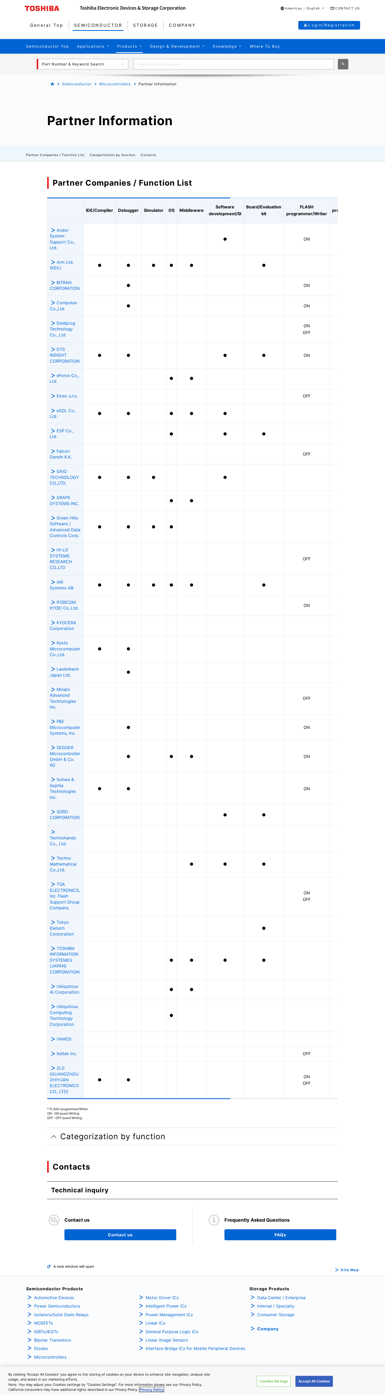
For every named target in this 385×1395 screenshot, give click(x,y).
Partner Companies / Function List (55, 155)
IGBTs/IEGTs (46, 1331)
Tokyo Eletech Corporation (62, 928)
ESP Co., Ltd (62, 433)
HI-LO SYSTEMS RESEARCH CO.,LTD (61, 558)
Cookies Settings (274, 1381)
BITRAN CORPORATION (65, 285)
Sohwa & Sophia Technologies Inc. (63, 788)
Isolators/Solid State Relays (61, 1314)
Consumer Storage (275, 1314)
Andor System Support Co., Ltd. (62, 239)
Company (268, 1328)
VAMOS (64, 1039)
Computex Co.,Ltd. (63, 305)
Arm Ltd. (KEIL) (62, 264)
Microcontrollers (115, 84)
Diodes (41, 1348)
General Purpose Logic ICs (172, 1331)
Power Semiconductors (57, 1306)
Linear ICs (155, 1323)
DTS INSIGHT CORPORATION (65, 355)
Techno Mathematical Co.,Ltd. (63, 863)
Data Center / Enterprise (281, 1297)
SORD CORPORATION (65, 814)
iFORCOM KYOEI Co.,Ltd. (64, 605)
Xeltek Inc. (67, 1053)
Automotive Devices (54, 1297)
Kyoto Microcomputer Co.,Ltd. (65, 648)
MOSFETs (43, 1323)
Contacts (148, 155)
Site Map (350, 1270)
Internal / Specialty (275, 1306)
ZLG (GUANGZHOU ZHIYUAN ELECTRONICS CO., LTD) (64, 1079)
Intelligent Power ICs (166, 1306)
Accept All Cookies (314, 1381)
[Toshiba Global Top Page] (52, 8)
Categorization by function (112, 155)
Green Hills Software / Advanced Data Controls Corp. (65, 526)
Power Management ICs (169, 1314)
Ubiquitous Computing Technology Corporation (64, 1015)
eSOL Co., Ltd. (63, 413)
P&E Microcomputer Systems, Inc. (65, 727)
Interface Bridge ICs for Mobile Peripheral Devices (195, 1348)
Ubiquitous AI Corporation (64, 989)
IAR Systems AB (61, 584)
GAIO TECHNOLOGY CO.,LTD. (64, 477)
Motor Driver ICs (162, 1297)
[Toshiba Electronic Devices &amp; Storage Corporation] (132, 8)
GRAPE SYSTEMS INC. (64, 500)
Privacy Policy (152, 1389)
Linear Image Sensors (167, 1340)
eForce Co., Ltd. (64, 378)
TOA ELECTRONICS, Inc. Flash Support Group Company (65, 896)
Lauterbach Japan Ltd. (64, 671)
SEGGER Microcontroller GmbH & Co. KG (65, 756)
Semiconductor (76, 84)
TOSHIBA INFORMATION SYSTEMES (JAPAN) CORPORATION (65, 960)
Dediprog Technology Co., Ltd (62, 328)
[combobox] (234, 64)
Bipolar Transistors (52, 1340)
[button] (303, 8)
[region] (192, 1381)
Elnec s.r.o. (67, 395)
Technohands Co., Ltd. (63, 840)
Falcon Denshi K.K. (61, 454)
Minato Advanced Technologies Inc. (63, 698)
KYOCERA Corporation (63, 625)
